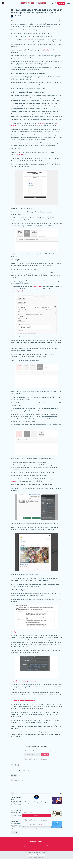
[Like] (12, 20)
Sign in (68, 3)
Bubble (29, 40)
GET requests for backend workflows (23, 700)
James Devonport (18, 15)
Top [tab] (12, 793)
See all (13, 832)
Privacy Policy (47, 820)
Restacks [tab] (20, 775)
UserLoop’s (47, 50)
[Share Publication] (55, 3)
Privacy (36, 852)
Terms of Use (43, 819)
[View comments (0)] (15, 20)
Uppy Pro (20, 154)
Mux (34, 273)
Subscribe (61, 3)
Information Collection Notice (36, 820)
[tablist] (17, 775)
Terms (40, 852)
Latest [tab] (15, 793)
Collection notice (45, 852)
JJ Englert (40, 123)
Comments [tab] (13, 775)
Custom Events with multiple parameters (24, 681)
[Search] (52, 3)
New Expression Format (18, 632)
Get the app (42, 854)
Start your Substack (34, 854)
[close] (50, 795)
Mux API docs (38, 287)
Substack (31, 857)
